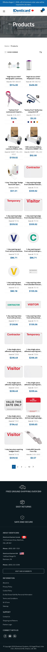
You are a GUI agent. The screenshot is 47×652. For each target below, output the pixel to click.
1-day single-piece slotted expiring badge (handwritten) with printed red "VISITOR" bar (33, 417)
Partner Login (7, 624)
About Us (6, 583)
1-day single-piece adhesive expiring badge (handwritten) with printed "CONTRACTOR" (14, 350)
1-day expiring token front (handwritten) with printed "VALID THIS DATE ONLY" (33, 283)
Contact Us (6, 616)
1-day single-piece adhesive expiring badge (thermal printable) (33, 384)
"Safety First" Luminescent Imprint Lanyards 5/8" (13, 111)
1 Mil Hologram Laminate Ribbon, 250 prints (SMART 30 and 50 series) (14, 148)
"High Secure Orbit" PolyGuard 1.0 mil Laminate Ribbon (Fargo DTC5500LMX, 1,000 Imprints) (33, 78)
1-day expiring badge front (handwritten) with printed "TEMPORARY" (14, 217)
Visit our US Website (23, 571)
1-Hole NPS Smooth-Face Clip (33, 450)
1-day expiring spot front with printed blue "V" (13, 250)
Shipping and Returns (10, 620)
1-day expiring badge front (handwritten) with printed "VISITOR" (33, 217)
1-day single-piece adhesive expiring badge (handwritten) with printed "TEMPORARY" (33, 350)
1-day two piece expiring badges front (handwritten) (14, 450)
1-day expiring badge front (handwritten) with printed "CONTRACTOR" (33, 183)
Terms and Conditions (10, 598)
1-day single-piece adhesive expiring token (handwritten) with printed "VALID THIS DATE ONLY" (14, 417)
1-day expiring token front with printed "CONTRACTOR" (13, 317)
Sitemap (5, 606)
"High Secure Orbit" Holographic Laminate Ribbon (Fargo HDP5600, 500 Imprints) (14, 78)
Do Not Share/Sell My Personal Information (17, 594)
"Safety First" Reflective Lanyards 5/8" (33, 111)
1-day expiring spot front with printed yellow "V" (14, 283)
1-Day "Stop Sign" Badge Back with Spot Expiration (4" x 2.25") (14, 183)
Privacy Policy (7, 586)
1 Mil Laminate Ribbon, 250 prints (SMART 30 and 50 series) (33, 148)
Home (7, 46)
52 (29, 467)
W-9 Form (6, 602)
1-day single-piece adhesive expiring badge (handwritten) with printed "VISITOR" (14, 384)
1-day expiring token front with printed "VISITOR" (33, 317)
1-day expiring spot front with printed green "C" (33, 250)
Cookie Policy (7, 590)
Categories (22, 31)
